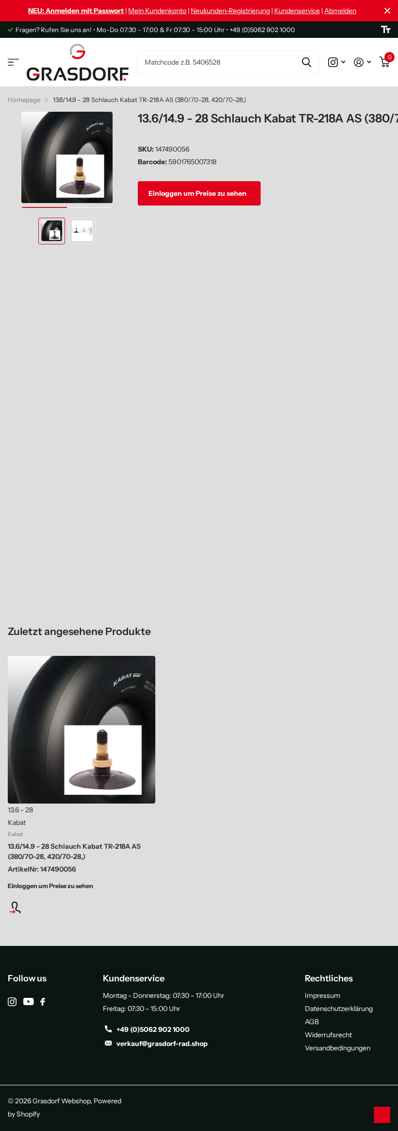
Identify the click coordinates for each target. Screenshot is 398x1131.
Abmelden (340, 10)
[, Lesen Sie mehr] (337, 62)
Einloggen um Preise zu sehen (198, 193)
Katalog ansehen (13, 62)
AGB (312, 1021)
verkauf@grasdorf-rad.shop (162, 1043)
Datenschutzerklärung (339, 1008)
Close (387, 10)
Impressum (322, 995)
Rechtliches (329, 978)
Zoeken (306, 62)
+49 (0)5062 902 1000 (153, 1029)
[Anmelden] (362, 62)
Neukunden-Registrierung (230, 10)
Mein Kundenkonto (157, 10)
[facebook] (42, 1002)
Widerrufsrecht (328, 1034)
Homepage (24, 99)
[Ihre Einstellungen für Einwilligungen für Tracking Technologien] (382, 1115)
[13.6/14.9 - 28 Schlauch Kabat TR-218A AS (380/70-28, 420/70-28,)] (81, 730)
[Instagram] (12, 1001)
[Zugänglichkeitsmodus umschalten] (385, 29)
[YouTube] (28, 1001)
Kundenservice (297, 10)
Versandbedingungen (337, 1048)
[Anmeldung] (81, 907)
